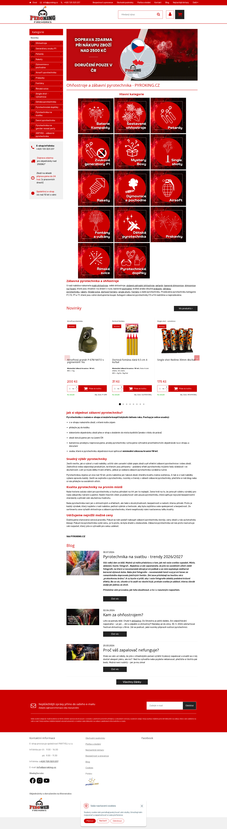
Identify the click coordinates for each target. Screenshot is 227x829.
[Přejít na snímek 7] (140, 404)
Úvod (35, 2)
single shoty (124, 292)
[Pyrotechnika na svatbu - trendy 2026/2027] (82, 563)
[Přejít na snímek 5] (133, 404)
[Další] (197, 358)
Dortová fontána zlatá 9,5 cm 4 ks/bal (129, 361)
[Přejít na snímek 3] (126, 404)
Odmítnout (117, 821)
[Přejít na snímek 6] (137, 404)
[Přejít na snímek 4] (130, 404)
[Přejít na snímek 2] (123, 404)
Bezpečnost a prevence (103, 2)
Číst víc (115, 599)
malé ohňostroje (100, 285)
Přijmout (89, 821)
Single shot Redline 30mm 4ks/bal (176, 359)
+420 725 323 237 (72, 2)
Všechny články (132, 682)
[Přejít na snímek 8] (143, 404)
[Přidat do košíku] (92, 388)
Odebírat (189, 705)
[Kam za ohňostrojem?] (82, 617)
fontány (135, 292)
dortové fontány (109, 292)
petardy (159, 285)
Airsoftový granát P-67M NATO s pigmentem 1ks (85, 361)
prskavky (157, 289)
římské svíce (94, 292)
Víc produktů (185, 308)
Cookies (89, 768)
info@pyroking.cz (50, 2)
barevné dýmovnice (174, 285)
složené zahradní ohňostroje (140, 285)
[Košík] (180, 14)
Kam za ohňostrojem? (123, 614)
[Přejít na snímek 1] (119, 404)
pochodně (127, 289)
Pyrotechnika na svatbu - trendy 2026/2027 (143, 556)
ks (73, 389)
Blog (167, 2)
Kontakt (157, 2)
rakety (84, 292)
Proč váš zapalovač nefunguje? (131, 650)
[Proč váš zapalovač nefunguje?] (82, 652)
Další (195, 2)
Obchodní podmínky (125, 2)
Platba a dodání (144, 2)
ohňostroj (136, 621)
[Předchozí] (67, 358)
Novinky (35, 38)
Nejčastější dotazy (181, 2)
